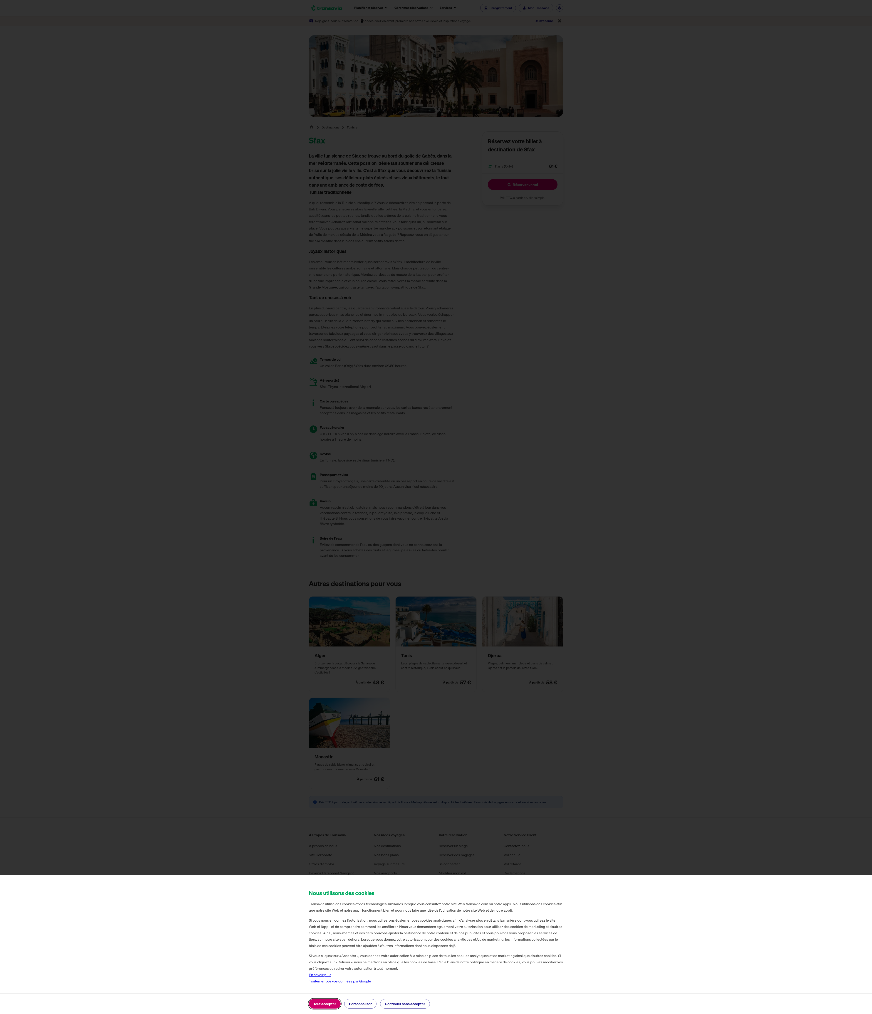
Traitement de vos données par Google (340, 981)
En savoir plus (320, 975)
